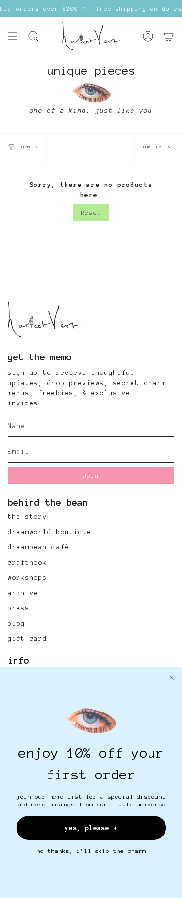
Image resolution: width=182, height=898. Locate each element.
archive (23, 593)
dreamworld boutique (49, 532)
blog (16, 623)
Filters (27, 147)
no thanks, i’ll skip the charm (91, 851)
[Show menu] (12, 36)
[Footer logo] (44, 319)
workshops (27, 577)
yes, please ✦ (91, 827)
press (19, 608)
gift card (27, 638)
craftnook (27, 562)
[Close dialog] (171, 678)
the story (27, 516)
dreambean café (38, 547)
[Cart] (168, 36)
